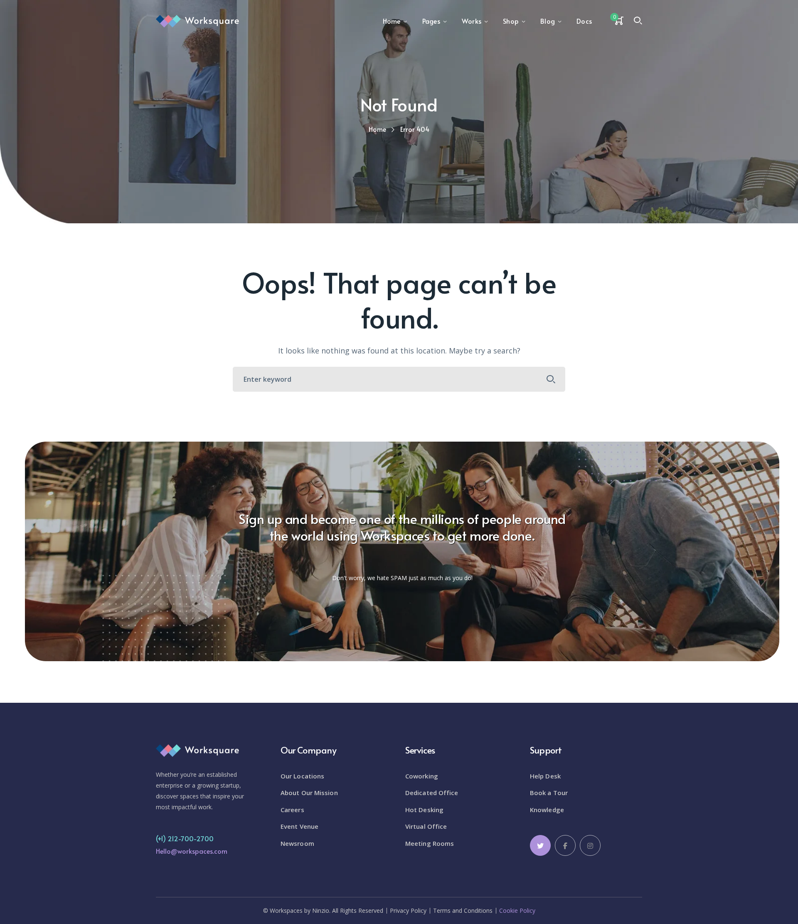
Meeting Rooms (429, 843)
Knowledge (547, 809)
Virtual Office (426, 826)
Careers (292, 809)
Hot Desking (424, 809)
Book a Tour (549, 792)
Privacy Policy (408, 911)
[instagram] (590, 845)
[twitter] (540, 845)
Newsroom (297, 843)
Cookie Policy (517, 911)
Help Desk (545, 776)
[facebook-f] (565, 845)
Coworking (421, 776)
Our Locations (302, 776)
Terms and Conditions (463, 911)
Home (377, 128)
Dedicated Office (431, 792)
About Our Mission (309, 792)
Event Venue (299, 826)
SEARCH (551, 379)
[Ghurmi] (197, 20)
